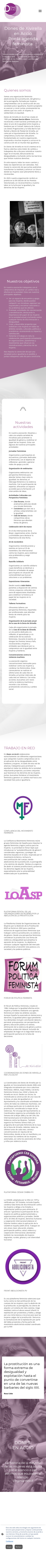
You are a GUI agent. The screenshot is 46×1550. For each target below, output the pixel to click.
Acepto (9, 1547)
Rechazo (18, 1547)
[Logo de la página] (12, 11)
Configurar (9, 1541)
